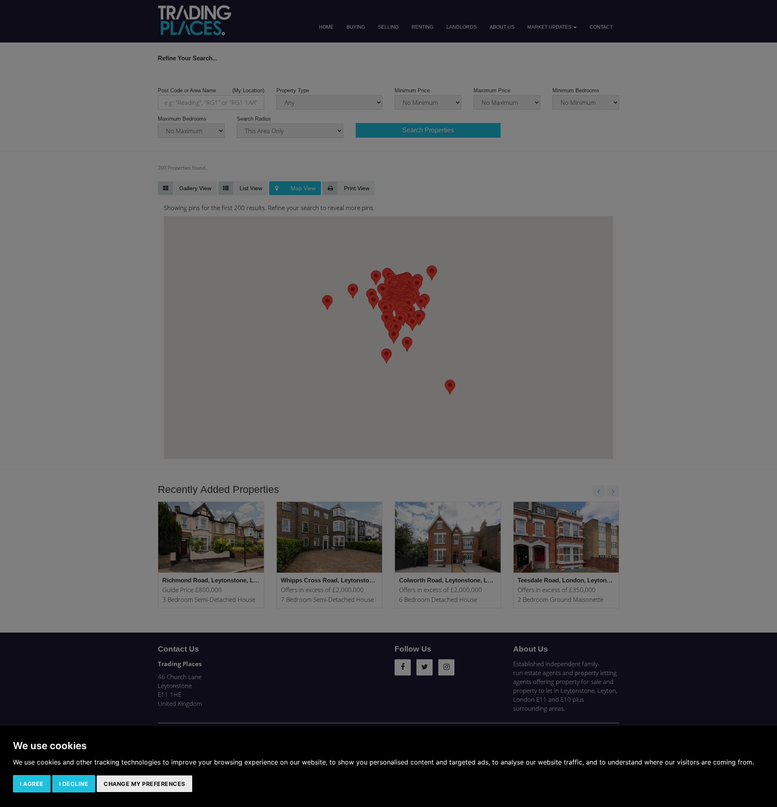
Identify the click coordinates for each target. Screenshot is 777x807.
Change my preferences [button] (144, 783)
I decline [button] (74, 783)
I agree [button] (32, 783)
